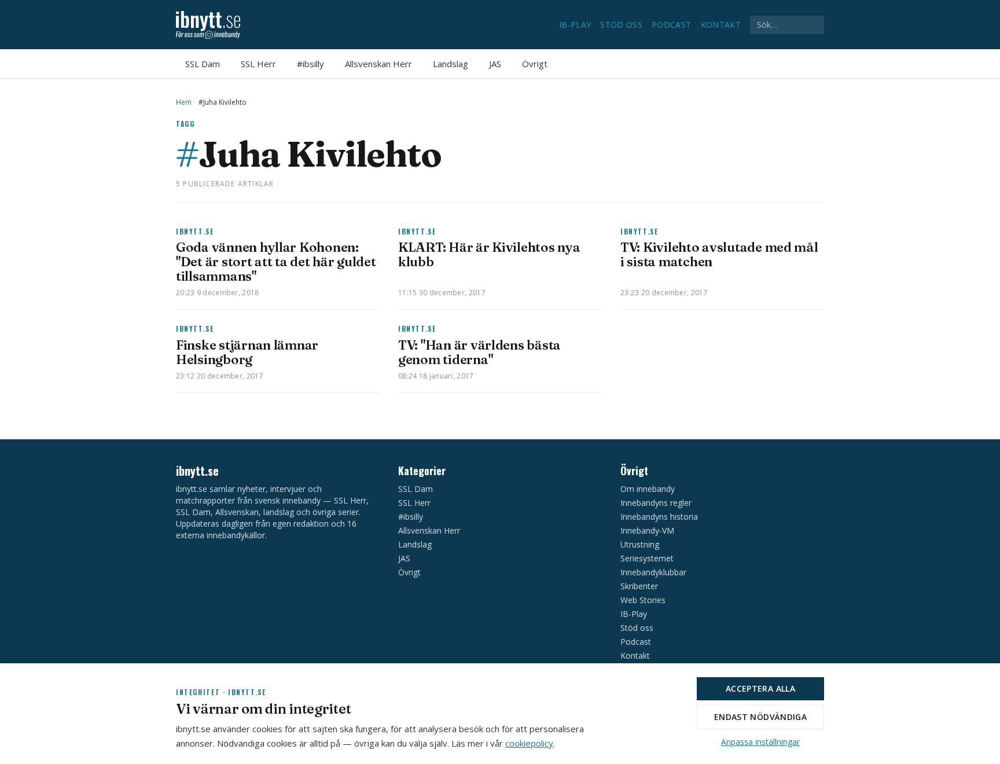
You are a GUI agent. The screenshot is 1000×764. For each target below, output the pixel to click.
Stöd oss (621, 24)
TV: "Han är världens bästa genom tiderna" (479, 352)
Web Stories (643, 599)
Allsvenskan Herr (378, 63)
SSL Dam (202, 63)
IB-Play (575, 24)
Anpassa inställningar (760, 741)
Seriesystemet (647, 558)
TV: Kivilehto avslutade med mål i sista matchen (719, 254)
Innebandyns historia (659, 516)
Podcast (671, 24)
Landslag (450, 63)
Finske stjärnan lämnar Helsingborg (247, 352)
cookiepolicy (529, 743)
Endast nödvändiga (760, 716)
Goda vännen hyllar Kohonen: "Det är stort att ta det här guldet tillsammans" (276, 261)
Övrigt (534, 63)
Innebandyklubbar (653, 572)
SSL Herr (258, 63)
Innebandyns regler (656, 502)
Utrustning (639, 544)
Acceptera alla (760, 688)
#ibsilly (310, 63)
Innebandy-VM (647, 530)
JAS (495, 63)
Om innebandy (647, 488)
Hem (184, 102)
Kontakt (721, 24)
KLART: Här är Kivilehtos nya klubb (489, 254)
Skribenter (639, 586)
